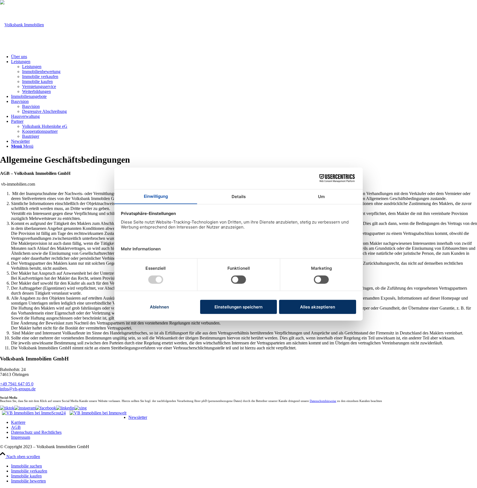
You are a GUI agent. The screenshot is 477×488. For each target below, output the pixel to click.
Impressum (20, 437)
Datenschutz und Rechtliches (36, 432)
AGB (16, 427)
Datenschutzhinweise (323, 401)
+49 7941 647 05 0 (16, 383)
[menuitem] (244, 56)
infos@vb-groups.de (18, 388)
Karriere (18, 422)
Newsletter (137, 417)
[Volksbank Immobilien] (22, 24)
